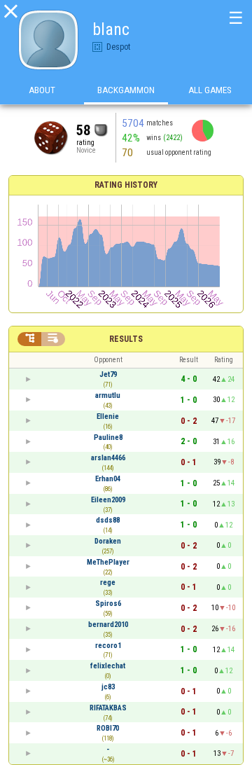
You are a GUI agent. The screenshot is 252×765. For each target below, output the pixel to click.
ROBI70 (108, 728)
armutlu (107, 395)
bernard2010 (108, 624)
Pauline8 (108, 437)
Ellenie (108, 416)
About (42, 90)
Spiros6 (108, 603)
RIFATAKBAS (108, 707)
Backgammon (126, 90)
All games (210, 90)
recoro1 (108, 645)
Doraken (107, 541)
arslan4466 (108, 457)
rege (107, 582)
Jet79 (108, 374)
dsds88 (108, 520)
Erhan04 (107, 478)
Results (126, 339)
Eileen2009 (108, 499)
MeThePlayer (108, 562)
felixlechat (107, 665)
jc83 (108, 686)
